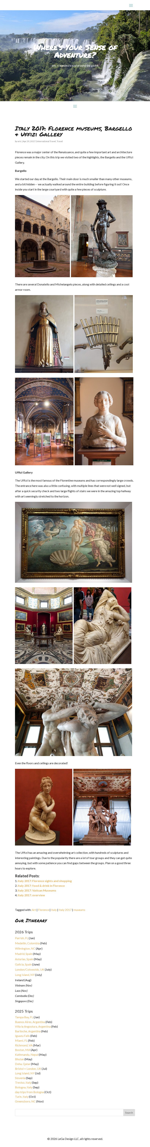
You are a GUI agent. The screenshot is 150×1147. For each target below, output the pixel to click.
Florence (43, 909)
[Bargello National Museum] (42, 276)
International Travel (46, 141)
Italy (54, 909)
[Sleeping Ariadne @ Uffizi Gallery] (102, 663)
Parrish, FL (21, 938)
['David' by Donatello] (101, 276)
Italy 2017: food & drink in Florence (41, 885)
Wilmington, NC (25, 948)
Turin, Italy (21, 1096)
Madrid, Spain (23, 953)
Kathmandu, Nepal (26, 1054)
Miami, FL (21, 1040)
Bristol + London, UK (28, 1068)
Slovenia (20, 1078)
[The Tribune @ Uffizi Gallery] (44, 663)
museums (79, 909)
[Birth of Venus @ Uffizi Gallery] (73, 581)
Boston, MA (22, 1049)
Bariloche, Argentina (28, 1031)
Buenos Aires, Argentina (30, 1022)
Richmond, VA (24, 1045)
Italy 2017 (65, 909)
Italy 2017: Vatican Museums (37, 890)
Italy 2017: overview (31, 895)
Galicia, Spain (23, 964)
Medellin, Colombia (27, 943)
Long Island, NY (25, 974)
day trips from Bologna (29, 1092)
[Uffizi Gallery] (73, 755)
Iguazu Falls (22, 1035)
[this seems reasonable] (103, 371)
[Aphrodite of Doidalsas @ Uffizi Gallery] (43, 844)
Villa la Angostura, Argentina (33, 1026)
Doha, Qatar (22, 1064)
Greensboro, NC (25, 1101)
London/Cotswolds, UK (29, 969)
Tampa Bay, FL (24, 1017)
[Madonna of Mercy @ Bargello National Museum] (44, 371)
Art (34, 909)
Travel (60, 141)
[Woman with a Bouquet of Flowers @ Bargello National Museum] (103, 464)
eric (19, 141)
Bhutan (19, 1059)
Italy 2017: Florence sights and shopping (45, 881)
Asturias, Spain (24, 959)
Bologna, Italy (23, 1087)
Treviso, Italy (23, 1082)
